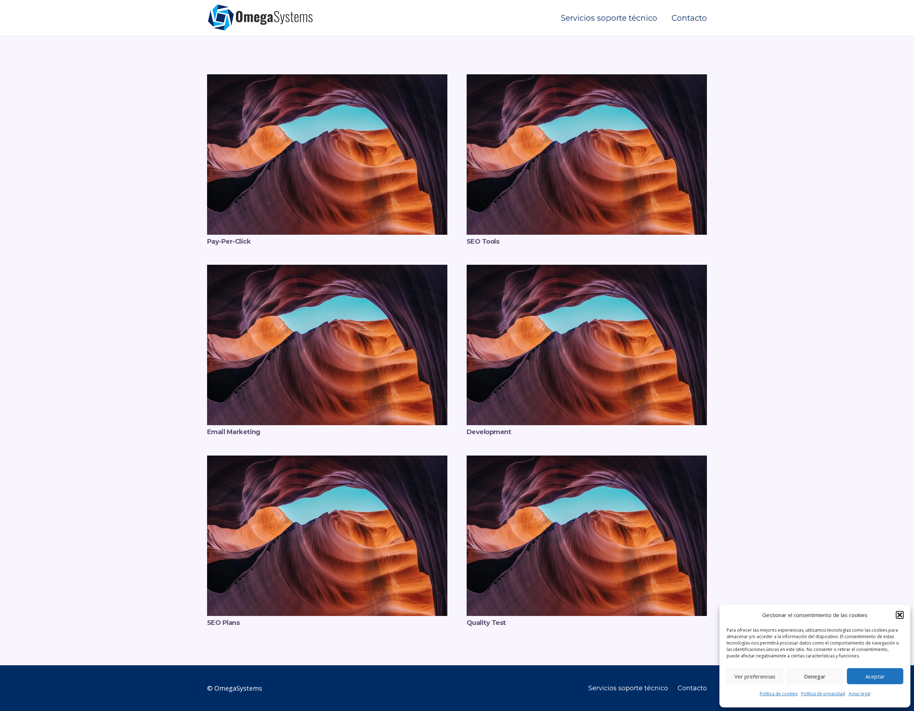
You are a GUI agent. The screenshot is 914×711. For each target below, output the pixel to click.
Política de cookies (779, 694)
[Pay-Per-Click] (327, 79)
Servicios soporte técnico (628, 688)
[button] (899, 614)
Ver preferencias (754, 676)
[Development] (587, 269)
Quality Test (486, 623)
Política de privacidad (823, 694)
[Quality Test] (587, 460)
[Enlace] (260, 18)
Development (489, 432)
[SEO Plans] (327, 460)
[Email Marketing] (327, 269)
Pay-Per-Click (229, 241)
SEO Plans (223, 623)
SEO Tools (483, 241)
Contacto (692, 688)
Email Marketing (233, 432)
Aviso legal (859, 694)
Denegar (814, 676)
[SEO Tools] (587, 79)
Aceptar (875, 676)
